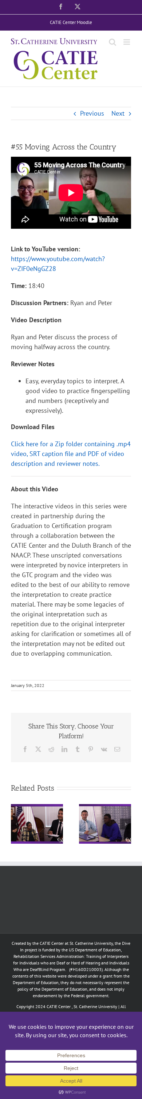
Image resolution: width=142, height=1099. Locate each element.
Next (118, 113)
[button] (16, 824)
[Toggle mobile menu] (127, 42)
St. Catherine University (95, 1006)
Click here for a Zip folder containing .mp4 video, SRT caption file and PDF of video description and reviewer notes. (71, 454)
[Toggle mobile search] (112, 42)
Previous (92, 113)
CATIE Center (59, 1006)
